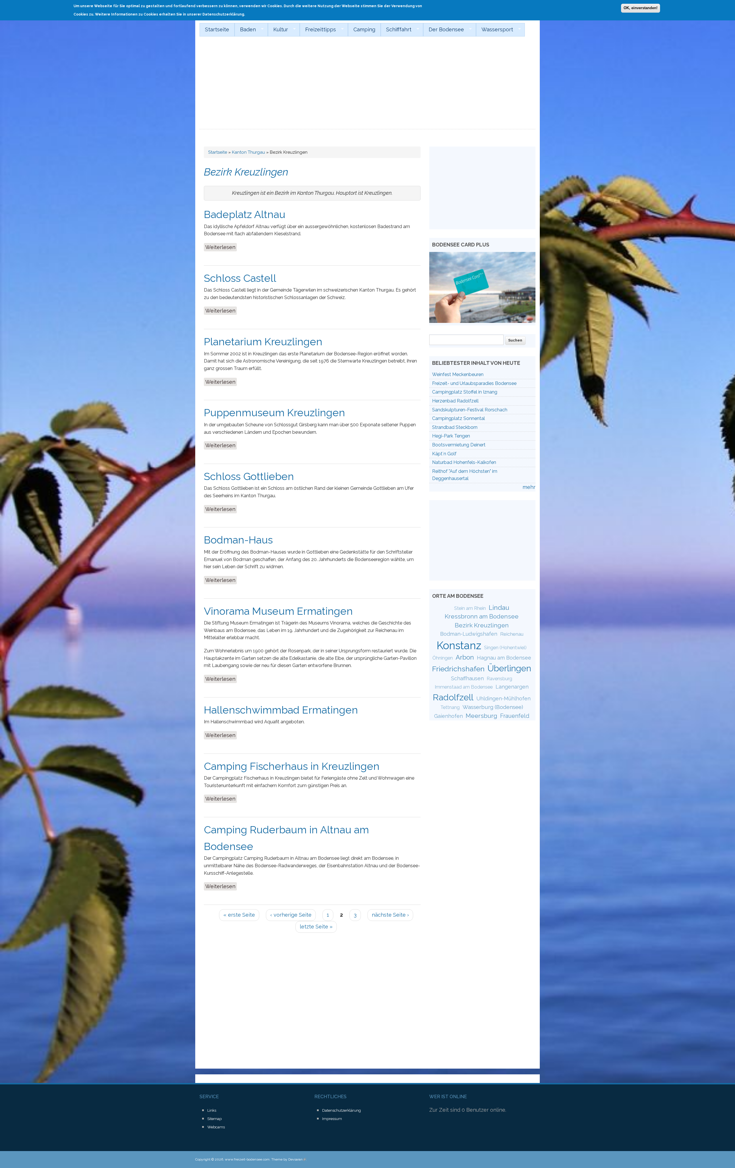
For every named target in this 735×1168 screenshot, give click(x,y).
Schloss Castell (240, 278)
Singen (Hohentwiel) (505, 647)
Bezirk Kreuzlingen (482, 625)
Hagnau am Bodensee (504, 658)
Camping (364, 29)
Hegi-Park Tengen (451, 436)
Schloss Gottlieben (249, 476)
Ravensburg (499, 678)
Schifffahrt (396, 29)
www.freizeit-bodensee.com (247, 1159)
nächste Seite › (390, 915)
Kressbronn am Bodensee (482, 616)
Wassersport (494, 29)
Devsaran (297, 1159)
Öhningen (442, 658)
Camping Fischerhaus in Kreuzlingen (292, 766)
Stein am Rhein (470, 608)
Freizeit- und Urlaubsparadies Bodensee (474, 383)
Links (211, 1110)
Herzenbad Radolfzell (455, 401)
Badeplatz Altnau (244, 214)
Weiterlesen (221, 247)
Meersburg (481, 715)
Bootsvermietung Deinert (459, 445)
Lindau (499, 607)
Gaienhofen (448, 716)
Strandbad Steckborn (454, 427)
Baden (245, 29)
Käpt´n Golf (444, 453)
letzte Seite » (316, 927)
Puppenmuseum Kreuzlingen (274, 412)
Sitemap (214, 1119)
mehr (529, 487)
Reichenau (511, 634)
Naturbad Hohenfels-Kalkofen (464, 462)
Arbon (465, 657)
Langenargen (512, 687)
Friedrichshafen (458, 668)
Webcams (216, 1127)
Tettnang (450, 707)
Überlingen (509, 668)
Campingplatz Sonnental (458, 418)
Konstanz (459, 645)
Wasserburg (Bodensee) (493, 707)
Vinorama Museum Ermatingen (278, 611)
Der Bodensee (443, 29)
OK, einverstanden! (640, 8)
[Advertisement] (367, 86)
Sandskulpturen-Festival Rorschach (469, 410)
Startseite (217, 29)
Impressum (332, 1119)
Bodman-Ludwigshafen (468, 634)
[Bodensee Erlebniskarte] (482, 321)
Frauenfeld (514, 715)
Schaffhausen (467, 678)
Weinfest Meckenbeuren (457, 374)
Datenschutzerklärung (341, 1110)
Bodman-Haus (238, 540)
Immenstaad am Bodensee (464, 687)
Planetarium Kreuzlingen (263, 342)
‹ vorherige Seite (291, 915)
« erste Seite (239, 915)
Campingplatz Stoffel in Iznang (464, 392)
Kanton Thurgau (248, 152)
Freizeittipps (318, 29)
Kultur (278, 29)
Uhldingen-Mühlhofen (503, 698)
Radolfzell (453, 697)
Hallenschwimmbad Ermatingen (281, 710)
